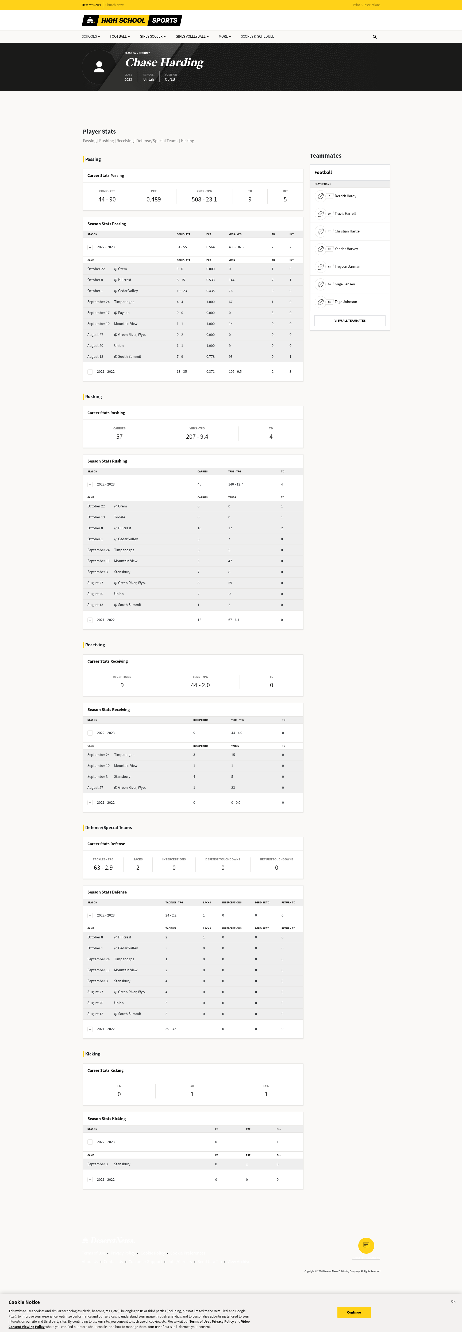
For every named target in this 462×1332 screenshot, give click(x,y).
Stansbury (108, 571)
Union (105, 345)
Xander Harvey (343, 248)
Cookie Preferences (187, 1253)
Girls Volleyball (191, 36)
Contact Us (113, 1261)
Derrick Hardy (342, 196)
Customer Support (145, 1261)
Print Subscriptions (366, 5)
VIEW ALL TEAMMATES (350, 321)
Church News (114, 5)
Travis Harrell (342, 213)
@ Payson (108, 312)
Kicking (187, 140)
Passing (90, 140)
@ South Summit (114, 356)
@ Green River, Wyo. (116, 334)
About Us (90, 1261)
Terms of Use (93, 1253)
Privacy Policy (123, 1253)
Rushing (106, 140)
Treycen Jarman (344, 266)
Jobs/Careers (180, 1261)
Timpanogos (110, 301)
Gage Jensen (341, 284)
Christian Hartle (344, 231)
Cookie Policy (153, 1253)
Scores (257, 36)
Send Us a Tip (210, 1261)
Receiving (125, 140)
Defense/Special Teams (157, 140)
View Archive (239, 1261)
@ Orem (107, 268)
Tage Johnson (342, 301)
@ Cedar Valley (112, 290)
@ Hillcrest (109, 279)
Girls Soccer (151, 36)
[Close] (453, 1302)
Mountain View (112, 323)
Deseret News (91, 5)
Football (118, 36)
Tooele (106, 517)
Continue (354, 1312)
